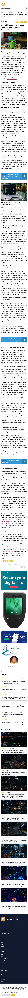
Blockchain (11, 12)
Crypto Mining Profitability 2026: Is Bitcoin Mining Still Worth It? (13, 690)
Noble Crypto (23, 567)
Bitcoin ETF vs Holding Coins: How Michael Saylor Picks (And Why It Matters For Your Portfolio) (12, 714)
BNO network (23, 564)
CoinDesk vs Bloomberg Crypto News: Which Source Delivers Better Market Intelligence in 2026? (13, 796)
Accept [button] (12, 995)
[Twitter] (18, 22)
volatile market (5, 521)
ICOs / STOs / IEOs (5, 933)
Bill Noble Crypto (15, 564)
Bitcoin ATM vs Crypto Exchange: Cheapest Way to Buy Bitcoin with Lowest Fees (13, 682)
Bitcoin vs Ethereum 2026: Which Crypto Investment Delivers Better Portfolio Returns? (12, 705)
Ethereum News (4, 925)
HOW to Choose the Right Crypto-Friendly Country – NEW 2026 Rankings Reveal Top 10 (12, 723)
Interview (2, 940)
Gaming (2, 944)
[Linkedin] (21, 22)
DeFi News (10, 925)
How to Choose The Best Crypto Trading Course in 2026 (13, 773)
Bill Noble (9, 564)
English (3, 8)
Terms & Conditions (4, 958)
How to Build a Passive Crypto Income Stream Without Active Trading (13, 819)
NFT (15, 925)
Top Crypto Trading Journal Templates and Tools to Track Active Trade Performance (14, 841)
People (2, 942)
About (2, 954)
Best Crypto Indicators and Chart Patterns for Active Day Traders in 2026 (14, 907)
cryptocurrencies (8, 551)
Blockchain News (21, 925)
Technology (3, 937)
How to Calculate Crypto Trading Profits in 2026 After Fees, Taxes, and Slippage (14, 885)
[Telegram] (23, 22)
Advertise (2, 965)
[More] (26, 22)
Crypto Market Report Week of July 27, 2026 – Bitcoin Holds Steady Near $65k (13, 751)
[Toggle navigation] (26, 8)
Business (2, 948)
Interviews (3, 979)
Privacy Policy (3, 960)
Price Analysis (3, 935)
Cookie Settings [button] (6, 995)
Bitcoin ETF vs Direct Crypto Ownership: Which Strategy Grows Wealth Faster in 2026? (13, 698)
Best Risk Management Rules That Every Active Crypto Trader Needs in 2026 (13, 863)
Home (2, 12)
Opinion (2, 946)
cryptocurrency (12, 79)
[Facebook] (16, 22)
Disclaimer (3, 962)
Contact (2, 956)
